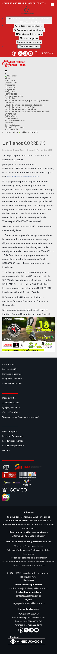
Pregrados (10, 89)
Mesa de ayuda (9, 431)
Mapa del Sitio (9, 397)
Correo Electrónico (11, 412)
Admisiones (11, 81)
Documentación (9, 369)
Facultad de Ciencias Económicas (20, 109)
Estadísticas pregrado (12, 440)
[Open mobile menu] (6, 71)
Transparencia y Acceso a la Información (21, 417)
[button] (27, 9)
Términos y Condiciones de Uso (28, 546)
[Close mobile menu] (5, 73)
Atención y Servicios (14, 128)
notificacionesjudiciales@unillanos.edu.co (28, 588)
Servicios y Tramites (12, 373)
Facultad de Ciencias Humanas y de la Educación (27, 111)
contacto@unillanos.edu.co (28, 595)
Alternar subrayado (30, 46)
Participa (12, 123)
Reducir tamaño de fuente (30, 25)
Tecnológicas (11, 93)
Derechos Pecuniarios (12, 436)
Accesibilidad (27, 13)
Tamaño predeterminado (30, 34)
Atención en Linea (10, 402)
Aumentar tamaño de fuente (30, 30)
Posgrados (10, 91)
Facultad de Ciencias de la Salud (20, 107)
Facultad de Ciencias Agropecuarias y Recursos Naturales (27, 101)
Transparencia (15, 119)
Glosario (6, 450)
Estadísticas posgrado (13, 445)
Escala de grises (30, 38)
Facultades (10, 98)
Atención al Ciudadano (12, 383)
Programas (10, 85)
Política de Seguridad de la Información (28, 557)
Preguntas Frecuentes (13, 378)
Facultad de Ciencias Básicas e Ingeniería (24, 104)
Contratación (8, 364)
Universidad (11, 114)
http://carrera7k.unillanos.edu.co (23, 176)
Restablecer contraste (30, 42)
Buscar (36, 52)
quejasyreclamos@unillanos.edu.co (28, 603)
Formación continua (14, 96)
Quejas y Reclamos (11, 407)
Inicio (7, 78)
